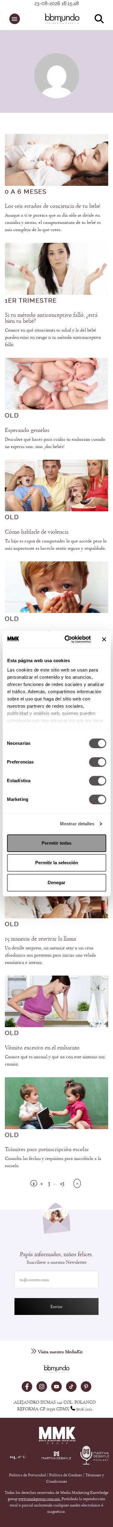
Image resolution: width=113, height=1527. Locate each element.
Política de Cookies (65, 1475)
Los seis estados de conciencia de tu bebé (52, 206)
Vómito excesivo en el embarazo (42, 1048)
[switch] (97, 762)
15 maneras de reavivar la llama (40, 939)
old (12, 416)
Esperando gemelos (27, 430)
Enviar (56, 1306)
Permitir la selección (56, 862)
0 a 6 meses (26, 192)
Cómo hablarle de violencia (36, 532)
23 (62, 1183)
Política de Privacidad (28, 1475)
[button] (14, 19)
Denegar (56, 882)
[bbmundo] (59, 19)
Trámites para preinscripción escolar (47, 1149)
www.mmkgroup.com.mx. (39, 1499)
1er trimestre (31, 301)
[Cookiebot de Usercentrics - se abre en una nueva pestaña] (67, 639)
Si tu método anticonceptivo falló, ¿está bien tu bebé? (51, 318)
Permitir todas (56, 843)
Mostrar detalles (77, 823)
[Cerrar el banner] (104, 639)
